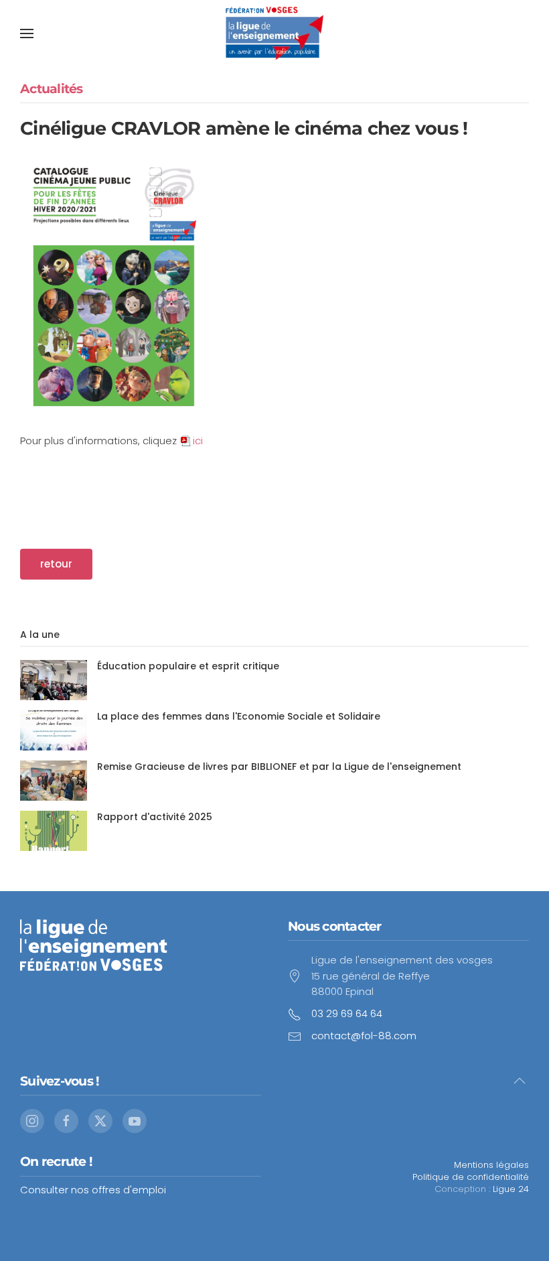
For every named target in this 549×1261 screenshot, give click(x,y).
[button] (26, 33)
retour (56, 564)
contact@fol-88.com (363, 1035)
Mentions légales (491, 1164)
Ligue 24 (511, 1189)
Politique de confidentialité (470, 1177)
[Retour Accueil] (274, 33)
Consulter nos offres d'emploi (93, 1190)
